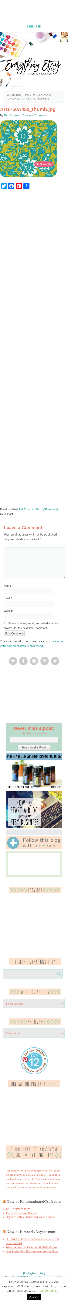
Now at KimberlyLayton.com (31, 1232)
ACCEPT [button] (34, 1297)
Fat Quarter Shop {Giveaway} (38, 509)
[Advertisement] (34, 350)
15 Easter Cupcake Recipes (21, 1213)
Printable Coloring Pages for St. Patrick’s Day (31, 1247)
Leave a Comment (35, 115)
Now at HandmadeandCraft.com (34, 1201)
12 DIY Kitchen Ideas (18, 1209)
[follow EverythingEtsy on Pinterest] (34, 1086)
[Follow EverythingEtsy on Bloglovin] (34, 848)
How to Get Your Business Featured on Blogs (32, 1251)
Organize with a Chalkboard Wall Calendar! (30, 1217)
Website (8, 611)
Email (8, 598)
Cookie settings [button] (48, 1290)
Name (8, 586)
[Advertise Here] (34, 1158)
